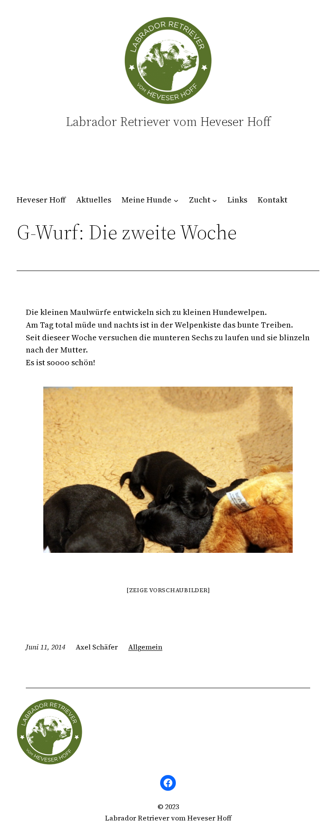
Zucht (199, 199)
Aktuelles (93, 199)
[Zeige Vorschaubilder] (168, 590)
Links (237, 199)
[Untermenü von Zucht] (214, 200)
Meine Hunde (147, 199)
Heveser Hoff (41, 199)
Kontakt (272, 199)
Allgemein (145, 647)
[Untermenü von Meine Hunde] (176, 200)
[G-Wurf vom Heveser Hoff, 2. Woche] (168, 470)
